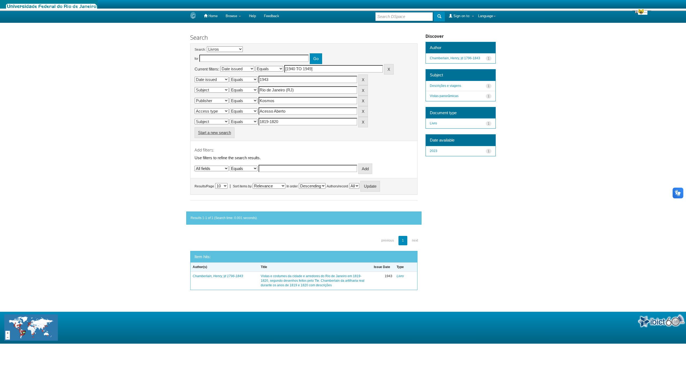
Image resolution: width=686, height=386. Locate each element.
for (196, 59)
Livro (400, 276)
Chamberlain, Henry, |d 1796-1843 (218, 276)
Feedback (271, 16)
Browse (232, 16)
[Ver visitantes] (31, 327)
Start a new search (214, 132)
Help (252, 16)
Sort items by (242, 186)
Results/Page (204, 186)
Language (485, 16)
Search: (200, 49)
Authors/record (337, 186)
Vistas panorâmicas (444, 96)
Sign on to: (461, 16)
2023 (433, 151)
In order (292, 186)
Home (212, 16)
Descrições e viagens (445, 86)
